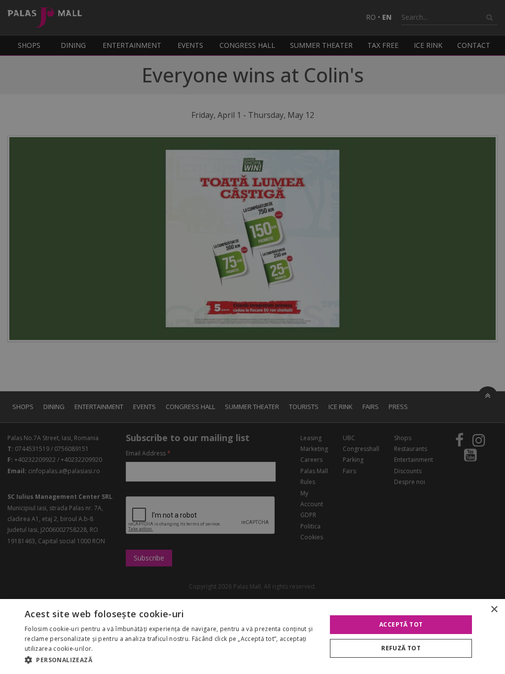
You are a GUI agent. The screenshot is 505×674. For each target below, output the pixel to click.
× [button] (494, 609)
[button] (171, 660)
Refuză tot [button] (401, 648)
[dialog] (252, 636)
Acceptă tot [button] (401, 624)
